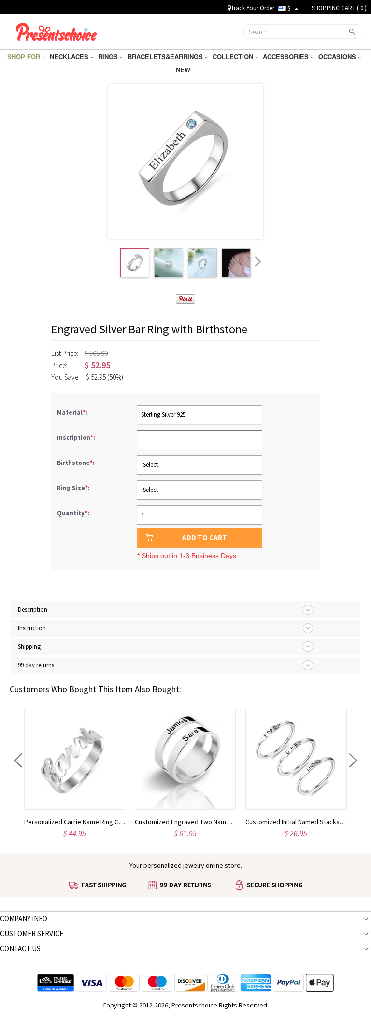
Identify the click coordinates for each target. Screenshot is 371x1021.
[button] (18, 760)
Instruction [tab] (32, 628)
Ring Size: (74, 488)
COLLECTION (234, 56)
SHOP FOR (24, 56)
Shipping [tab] (29, 646)
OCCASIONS (338, 56)
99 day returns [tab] (36, 665)
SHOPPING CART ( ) (339, 8)
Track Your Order (252, 8)
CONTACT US (20, 948)
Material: (73, 412)
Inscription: (77, 438)
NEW (184, 69)
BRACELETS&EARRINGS (166, 56)
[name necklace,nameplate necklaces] (56, 30)
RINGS (109, 56)
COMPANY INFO (23, 918)
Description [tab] (32, 609)
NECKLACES (70, 56)
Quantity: (73, 513)
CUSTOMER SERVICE (31, 933)
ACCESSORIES (287, 56)
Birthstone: (76, 463)
